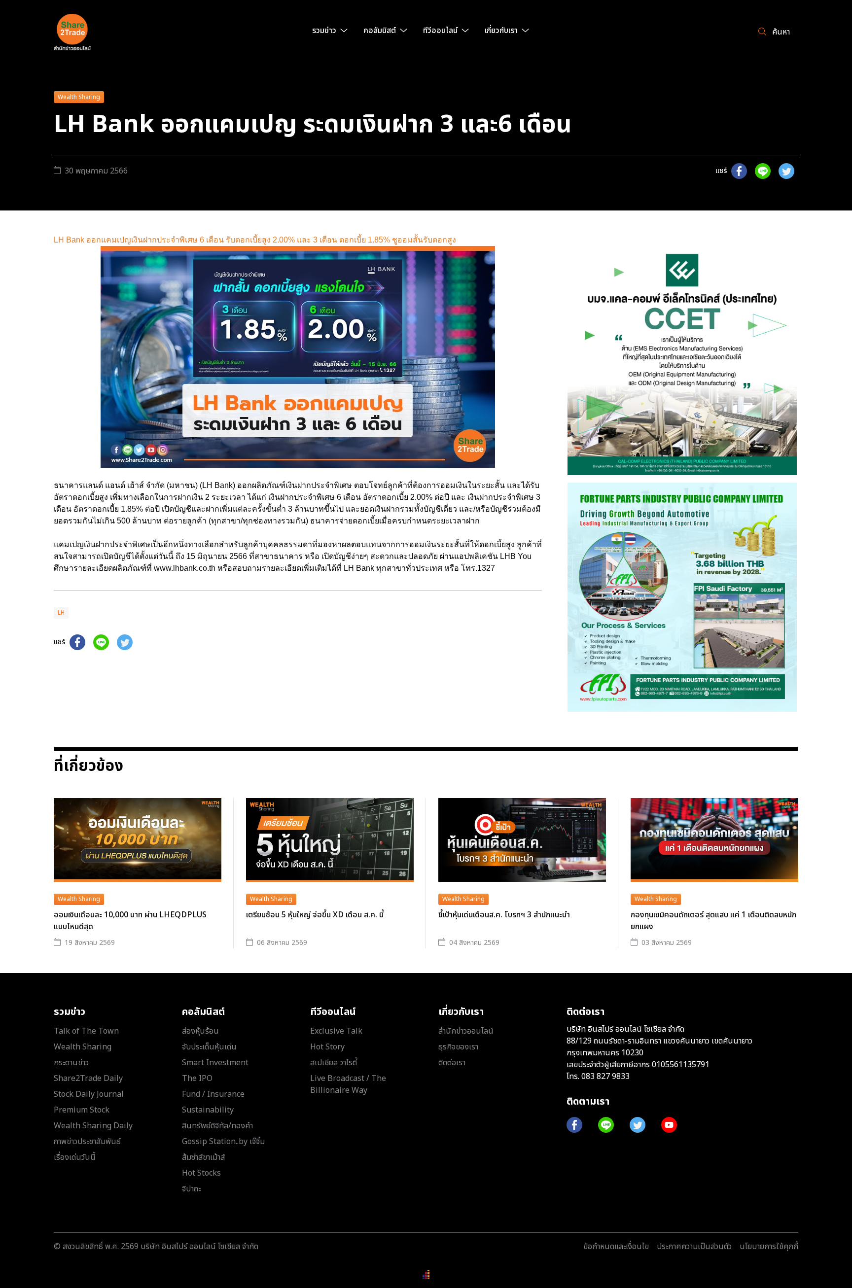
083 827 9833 (605, 1076)
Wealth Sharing (79, 97)
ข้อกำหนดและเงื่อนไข (616, 1247)
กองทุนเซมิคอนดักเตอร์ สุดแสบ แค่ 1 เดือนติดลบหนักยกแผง (713, 921)
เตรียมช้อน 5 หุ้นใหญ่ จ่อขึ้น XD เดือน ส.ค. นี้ (315, 915)
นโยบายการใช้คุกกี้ (769, 1247)
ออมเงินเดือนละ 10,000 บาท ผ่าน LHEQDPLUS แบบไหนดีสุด (130, 921)
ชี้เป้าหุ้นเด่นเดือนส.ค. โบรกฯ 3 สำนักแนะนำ (504, 915)
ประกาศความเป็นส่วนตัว (694, 1247)
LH (61, 612)
